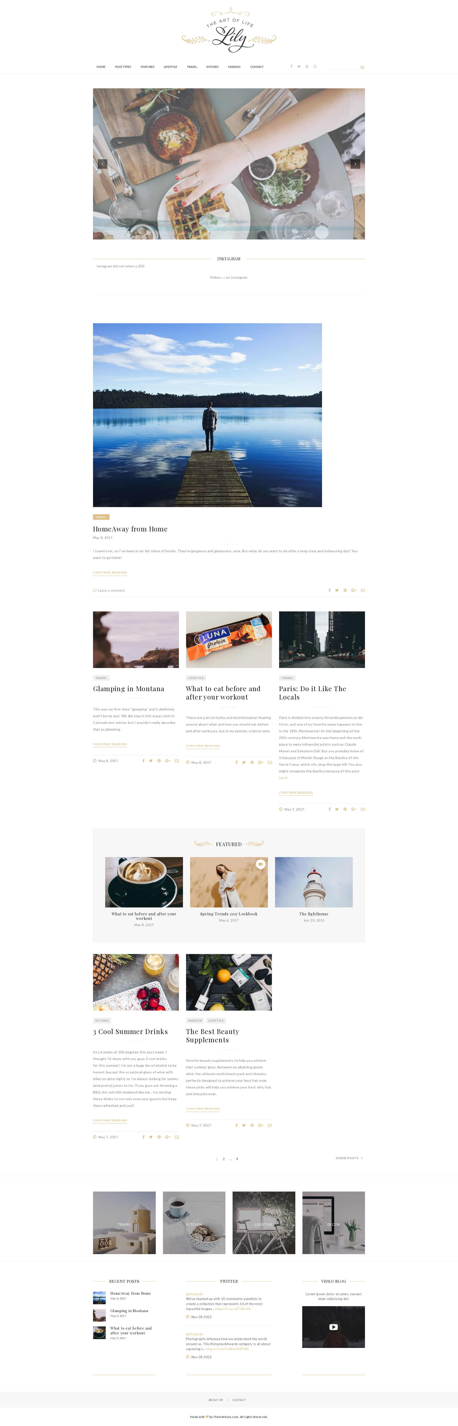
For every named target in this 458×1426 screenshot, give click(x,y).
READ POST (229, 173)
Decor (334, 1224)
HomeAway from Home (130, 528)
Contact (257, 67)
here (282, 778)
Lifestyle (170, 67)
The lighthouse (313, 913)
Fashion (234, 67)
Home (101, 67)
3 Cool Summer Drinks (130, 1031)
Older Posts (347, 1158)
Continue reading (110, 572)
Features (147, 67)
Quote (224, 141)
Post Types (123, 67)
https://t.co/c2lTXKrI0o (233, 1309)
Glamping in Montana (129, 688)
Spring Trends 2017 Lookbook (229, 913)
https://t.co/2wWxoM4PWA (227, 1349)
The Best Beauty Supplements (212, 1035)
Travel (192, 67)
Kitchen (213, 67)
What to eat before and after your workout (223, 692)
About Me (215, 1399)
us (224, 277)
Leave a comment (111, 590)
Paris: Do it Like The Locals (312, 692)
